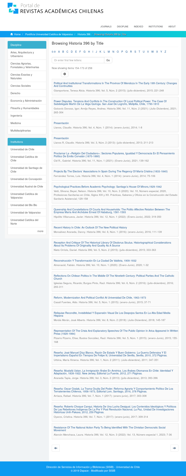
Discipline (122, 26)
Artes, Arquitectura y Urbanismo (22, 54)
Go (108, 60)
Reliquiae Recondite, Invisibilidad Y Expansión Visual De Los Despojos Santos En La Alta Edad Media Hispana (112, 314)
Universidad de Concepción (26, 179)
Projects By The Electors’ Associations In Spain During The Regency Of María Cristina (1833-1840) (111, 171)
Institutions (156, 26)
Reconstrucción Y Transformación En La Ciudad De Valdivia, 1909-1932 (95, 260)
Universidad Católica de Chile (24, 158)
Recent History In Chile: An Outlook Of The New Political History (90, 227)
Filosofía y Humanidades (25, 108)
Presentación (61, 123)
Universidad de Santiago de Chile (26, 169)
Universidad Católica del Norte (24, 221)
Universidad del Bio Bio (24, 205)
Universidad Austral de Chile (27, 186)
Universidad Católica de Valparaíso (24, 195)
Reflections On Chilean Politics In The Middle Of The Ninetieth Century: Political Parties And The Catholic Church (114, 277)
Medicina (16, 123)
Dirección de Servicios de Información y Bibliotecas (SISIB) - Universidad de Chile (93, 467)
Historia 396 (84, 34)
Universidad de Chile (22, 149)
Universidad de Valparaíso (26, 212)
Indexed (138, 26)
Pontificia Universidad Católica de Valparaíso (49, 34)
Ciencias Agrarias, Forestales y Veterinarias (25, 65)
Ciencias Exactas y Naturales (21, 76)
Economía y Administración (26, 100)
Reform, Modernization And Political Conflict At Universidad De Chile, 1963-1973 (100, 297)
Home (17, 34)
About (172, 26)
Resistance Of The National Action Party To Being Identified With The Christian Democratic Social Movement (109, 429)
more (40, 231)
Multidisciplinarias (21, 130)
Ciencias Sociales (21, 85)
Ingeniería (16, 115)
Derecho (15, 93)
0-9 (54, 51)
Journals (106, 26)
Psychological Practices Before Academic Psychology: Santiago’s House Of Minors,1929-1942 (108, 186)
